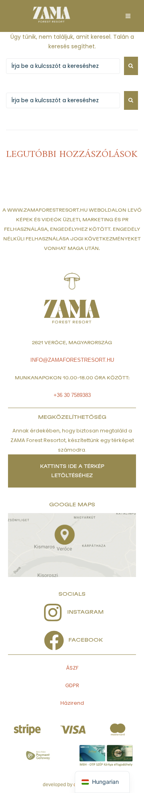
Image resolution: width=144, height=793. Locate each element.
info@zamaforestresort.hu (72, 360)
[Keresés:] (63, 66)
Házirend (72, 703)
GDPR (72, 685)
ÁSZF (72, 668)
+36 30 (62, 395)
